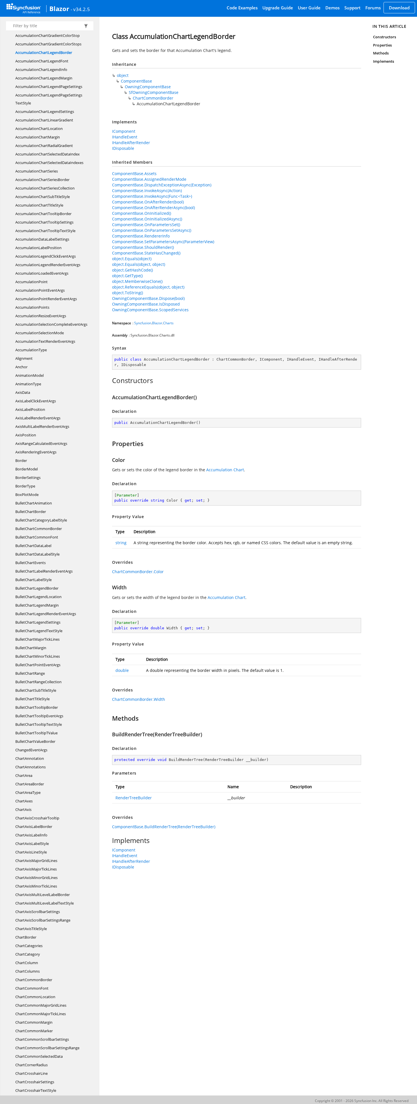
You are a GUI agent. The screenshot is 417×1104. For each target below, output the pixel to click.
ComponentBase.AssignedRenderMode (149, 179)
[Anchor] (109, 380)
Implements (383, 61)
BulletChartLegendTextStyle (38, 630)
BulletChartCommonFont (36, 537)
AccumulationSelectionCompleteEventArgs (51, 324)
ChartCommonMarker (34, 1030)
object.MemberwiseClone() (137, 281)
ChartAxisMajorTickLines (36, 869)
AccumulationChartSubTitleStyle (42, 196)
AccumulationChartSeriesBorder (42, 179)
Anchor (21, 366)
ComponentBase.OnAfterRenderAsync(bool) (153, 207)
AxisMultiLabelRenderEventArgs (42, 426)
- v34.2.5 (80, 9)
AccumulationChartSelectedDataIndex (47, 154)
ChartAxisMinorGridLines (36, 877)
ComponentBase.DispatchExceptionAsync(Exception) (161, 185)
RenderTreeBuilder (133, 797)
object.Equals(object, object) (138, 264)
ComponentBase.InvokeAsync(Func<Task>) (152, 196)
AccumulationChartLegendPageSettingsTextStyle (48, 99)
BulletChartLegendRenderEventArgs (45, 613)
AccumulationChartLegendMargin (43, 78)
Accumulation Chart (225, 469)
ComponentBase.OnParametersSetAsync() (151, 230)
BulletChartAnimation (33, 503)
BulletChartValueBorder (35, 741)
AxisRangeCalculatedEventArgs (41, 443)
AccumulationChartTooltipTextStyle (45, 230)
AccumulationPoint (31, 281)
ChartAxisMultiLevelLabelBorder (42, 894)
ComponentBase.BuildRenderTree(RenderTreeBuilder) (163, 826)
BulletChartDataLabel (33, 545)
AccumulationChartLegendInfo (41, 69)
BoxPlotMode (27, 494)
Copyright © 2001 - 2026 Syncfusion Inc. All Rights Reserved (361, 1100)
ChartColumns (27, 971)
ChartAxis (23, 809)
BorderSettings (28, 477)
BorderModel (26, 469)
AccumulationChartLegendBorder (43, 52)
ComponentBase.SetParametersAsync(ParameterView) (163, 241)
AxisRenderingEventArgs (35, 452)
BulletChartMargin (30, 647)
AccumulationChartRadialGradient (44, 145)
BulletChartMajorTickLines (37, 639)
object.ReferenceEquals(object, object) (148, 287)
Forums (373, 7)
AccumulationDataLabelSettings (42, 239)
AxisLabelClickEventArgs (35, 400)
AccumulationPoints (32, 307)
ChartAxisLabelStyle (32, 843)
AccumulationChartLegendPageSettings (48, 86)
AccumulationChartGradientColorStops (48, 44)
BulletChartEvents (30, 562)
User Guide (309, 7)
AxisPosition (25, 435)
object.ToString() (127, 292)
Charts (168, 323)
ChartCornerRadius (31, 1064)
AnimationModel (29, 375)
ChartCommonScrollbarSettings (42, 1039)
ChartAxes (24, 801)
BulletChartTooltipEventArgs (39, 715)
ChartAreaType (28, 792)
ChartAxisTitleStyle (31, 928)
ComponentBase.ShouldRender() (143, 247)
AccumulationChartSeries (36, 171)
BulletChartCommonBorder (38, 528)
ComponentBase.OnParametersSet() (146, 224)
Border (21, 460)
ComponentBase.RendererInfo (141, 236)
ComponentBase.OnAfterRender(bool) (148, 202)
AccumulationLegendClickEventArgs (45, 256)
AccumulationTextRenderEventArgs (45, 341)
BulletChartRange (30, 673)
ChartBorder (25, 937)
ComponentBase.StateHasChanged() (146, 253)
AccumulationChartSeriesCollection (45, 188)
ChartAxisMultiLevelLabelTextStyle (44, 903)
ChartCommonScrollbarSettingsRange (47, 1047)
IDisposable (123, 148)
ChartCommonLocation (35, 996)
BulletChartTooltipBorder (36, 707)
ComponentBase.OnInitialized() (141, 213)
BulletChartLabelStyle (33, 579)
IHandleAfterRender (131, 142)
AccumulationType (31, 349)
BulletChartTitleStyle (32, 698)
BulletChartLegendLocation (38, 596)
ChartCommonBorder (33, 979)
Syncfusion (142, 323)
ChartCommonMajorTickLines (40, 1013)
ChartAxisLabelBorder (33, 826)
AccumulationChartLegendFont (41, 61)
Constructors (384, 36)
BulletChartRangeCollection (38, 681)
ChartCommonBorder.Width (138, 699)
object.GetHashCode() (132, 270)
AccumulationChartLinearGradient (44, 120)
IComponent (123, 131)
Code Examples (242, 7)
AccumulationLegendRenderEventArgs (47, 264)
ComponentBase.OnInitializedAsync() (147, 219)
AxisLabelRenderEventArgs (37, 417)
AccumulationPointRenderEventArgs (46, 298)
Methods (380, 53)
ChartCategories (29, 945)
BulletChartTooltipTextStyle (38, 724)
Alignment (24, 358)
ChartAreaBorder (29, 784)
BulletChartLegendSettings (37, 622)
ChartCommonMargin (33, 1022)
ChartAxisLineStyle (31, 852)
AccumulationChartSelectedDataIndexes (49, 162)
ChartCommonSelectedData (39, 1056)
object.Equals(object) (131, 258)
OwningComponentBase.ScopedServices (150, 309)
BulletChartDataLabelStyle (37, 554)
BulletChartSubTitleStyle (35, 690)
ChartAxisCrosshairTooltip (37, 818)
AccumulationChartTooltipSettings (44, 222)
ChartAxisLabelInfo (31, 835)
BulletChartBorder (30, 511)
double (122, 670)
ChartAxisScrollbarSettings (37, 911)
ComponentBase (136, 81)
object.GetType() (127, 275)
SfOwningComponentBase (153, 92)
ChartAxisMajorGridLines (36, 860)
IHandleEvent (124, 137)
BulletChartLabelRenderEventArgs (44, 571)
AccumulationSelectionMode (39, 332)
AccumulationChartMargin (37, 137)
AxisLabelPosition (30, 409)
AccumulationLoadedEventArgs (41, 273)
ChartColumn (26, 962)
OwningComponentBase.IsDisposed (146, 304)
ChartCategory (27, 954)
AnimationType (28, 383)
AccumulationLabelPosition (38, 247)
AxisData (22, 392)
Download (399, 7)
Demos (332, 7)
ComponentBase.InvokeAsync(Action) (147, 190)
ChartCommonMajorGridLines (40, 1005)
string (121, 542)
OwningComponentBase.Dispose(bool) (148, 298)
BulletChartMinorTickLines (37, 656)
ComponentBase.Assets (134, 173)
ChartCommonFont (32, 988)
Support (352, 7)
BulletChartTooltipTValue (36, 732)
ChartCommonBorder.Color (138, 571)
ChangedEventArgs (31, 749)
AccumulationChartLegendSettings (44, 111)
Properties (382, 45)
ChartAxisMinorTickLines (36, 886)
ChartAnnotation (29, 758)
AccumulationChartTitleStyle (39, 205)
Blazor (59, 8)
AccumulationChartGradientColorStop (47, 35)
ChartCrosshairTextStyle (35, 1090)
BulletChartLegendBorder (36, 588)
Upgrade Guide (277, 7)
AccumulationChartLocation (39, 128)
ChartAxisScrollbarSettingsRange (42, 920)
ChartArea (23, 775)
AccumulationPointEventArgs (40, 290)
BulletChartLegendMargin (37, 605)
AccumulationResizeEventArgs (40, 315)
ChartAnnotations (30, 766)
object (123, 75)
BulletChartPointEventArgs (37, 664)
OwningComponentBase (148, 86)
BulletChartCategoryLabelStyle (41, 520)
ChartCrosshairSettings (34, 1081)
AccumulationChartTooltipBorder (43, 213)
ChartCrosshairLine (31, 1073)
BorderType (25, 486)
